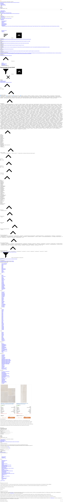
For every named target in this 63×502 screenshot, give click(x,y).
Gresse (2, 264)
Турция (3, 335)
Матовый (30, 39)
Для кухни (3, 356)
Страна (1, 134)
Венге (2, 289)
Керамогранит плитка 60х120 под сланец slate (6, 55)
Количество (1, 433)
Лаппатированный (16, 39)
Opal (2, 297)
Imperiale (3, 298)
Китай (2, 333)
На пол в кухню (4, 368)
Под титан (3, 303)
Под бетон (3, 296)
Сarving (1, 39)
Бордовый (3, 284)
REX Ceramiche (4, 269)
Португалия (3, 339)
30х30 (2, 314)
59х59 (2, 318)
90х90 (2, 322)
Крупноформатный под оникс (5, 373)
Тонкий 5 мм (3, 380)
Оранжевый (3, 288)
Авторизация (2, 3)
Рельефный (12, 39)
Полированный (20, 39)
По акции (3, 383)
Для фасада (3, 366)
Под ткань (3, 305)
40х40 (2, 316)
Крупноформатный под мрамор (6, 376)
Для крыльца (3, 365)
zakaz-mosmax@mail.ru (3, 11)
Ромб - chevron (3, 377)
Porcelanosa (18, 53)
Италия (3, 334)
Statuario (3, 302)
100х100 (3, 323)
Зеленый (3, 282)
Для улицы (3, 364)
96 (13, 261)
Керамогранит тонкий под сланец (6, 362)
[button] (2, 16)
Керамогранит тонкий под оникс (6, 361)
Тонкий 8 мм (3, 379)
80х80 (2, 321)
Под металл (3, 306)
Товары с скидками (2, 152)
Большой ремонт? (4, 24)
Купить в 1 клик (4, 417)
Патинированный (4, 347)
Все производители (4, 30)
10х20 (2, 311)
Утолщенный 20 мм (4, 378)
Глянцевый (3, 346)
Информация (3, 457)
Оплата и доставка (4, 23)
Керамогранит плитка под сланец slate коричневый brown (7, 53)
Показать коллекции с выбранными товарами (6, 82)
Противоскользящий (25, 39)
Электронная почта (3, 432)
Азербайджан (3, 340)
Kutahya (16, 53)
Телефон (1, 431)
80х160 (3, 325)
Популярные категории (3, 261)
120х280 (3, 327)
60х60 (2, 319)
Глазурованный (4, 345)
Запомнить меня (3, 450)
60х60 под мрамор (4, 381)
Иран (2, 336)
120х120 (3, 324)
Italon (2, 270)
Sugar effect (9, 39)
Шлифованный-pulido (5, 39)
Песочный (3, 287)
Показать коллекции (2, 81)
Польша (3, 332)
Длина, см (1, 158)
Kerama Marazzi (4, 268)
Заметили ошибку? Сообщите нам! (4, 441)
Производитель (2, 103)
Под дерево (3, 293)
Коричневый (3, 279)
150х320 (3, 329)
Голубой (3, 281)
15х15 (2, 312)
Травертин (3, 301)
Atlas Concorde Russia (28, 53)
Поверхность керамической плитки (4, 228)
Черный (3, 280)
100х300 (3, 328)
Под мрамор (3, 294)
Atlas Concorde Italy (23, 53)
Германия (3, 338)
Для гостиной (3, 357)
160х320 (3, 310)
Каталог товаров (4, 456)
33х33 (2, 315)
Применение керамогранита (3, 250)
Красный (3, 283)
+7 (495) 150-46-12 (2, 4)
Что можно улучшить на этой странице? (14, 441)
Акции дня (3, 31)
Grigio (2, 299)
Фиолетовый (3, 285)
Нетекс (8, 446)
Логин (1, 449)
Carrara (2, 300)
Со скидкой (3, 382)
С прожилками (3, 304)
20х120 (3, 320)
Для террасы (3, 355)
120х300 (3, 309)
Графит (3, 277)
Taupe (2, 275)
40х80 (2, 317)
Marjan (2, 265)
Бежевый (3, 278)
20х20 (2, 313)
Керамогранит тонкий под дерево (6, 359)
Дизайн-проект (4, 21)
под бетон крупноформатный (5, 375)
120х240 (3, 326)
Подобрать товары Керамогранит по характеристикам (17, 257)
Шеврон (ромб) (2, 222)
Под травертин (3, 276)
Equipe (2, 266)
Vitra (20, 53)
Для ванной (3, 354)
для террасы (3, 358)
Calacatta (3, 292)
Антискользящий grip (4, 349)
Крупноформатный (4, 374)
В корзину (11, 417)
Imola (2, 267)
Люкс (2, 351)
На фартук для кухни (4, 367)
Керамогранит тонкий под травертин (6, 360)
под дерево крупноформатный (5, 371)
